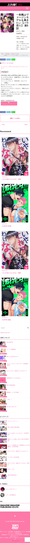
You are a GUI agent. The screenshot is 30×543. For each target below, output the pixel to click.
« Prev (3, 124)
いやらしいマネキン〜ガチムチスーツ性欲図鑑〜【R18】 (18, 364)
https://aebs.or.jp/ (15, 540)
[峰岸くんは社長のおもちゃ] (3, 358)
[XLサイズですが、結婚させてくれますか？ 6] (3, 372)
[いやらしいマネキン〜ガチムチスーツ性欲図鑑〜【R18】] (3, 365)
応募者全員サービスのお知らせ (14, 378)
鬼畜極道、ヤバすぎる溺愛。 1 (13, 392)
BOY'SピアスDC (5, 63)
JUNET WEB (12, 521)
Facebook (3, 59)
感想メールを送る (15, 118)
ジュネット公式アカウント (11, 489)
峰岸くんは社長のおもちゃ (13, 356)
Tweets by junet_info (5, 332)
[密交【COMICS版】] (3, 387)
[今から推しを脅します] (3, 408)
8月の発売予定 (10, 342)
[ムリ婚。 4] (3, 401)
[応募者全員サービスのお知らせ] (3, 380)
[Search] (28, 327)
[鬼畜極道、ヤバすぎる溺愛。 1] (3, 394)
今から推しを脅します (12, 406)
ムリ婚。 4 (9, 399)
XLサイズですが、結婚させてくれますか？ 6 (17, 371)
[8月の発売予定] (3, 344)
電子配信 (11, 63)
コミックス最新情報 (11, 349)
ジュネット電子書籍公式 (10, 495)
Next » (26, 124)
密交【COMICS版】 (11, 385)
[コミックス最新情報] (3, 351)
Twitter (9, 59)
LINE (14, 59)
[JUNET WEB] (15, 4)
